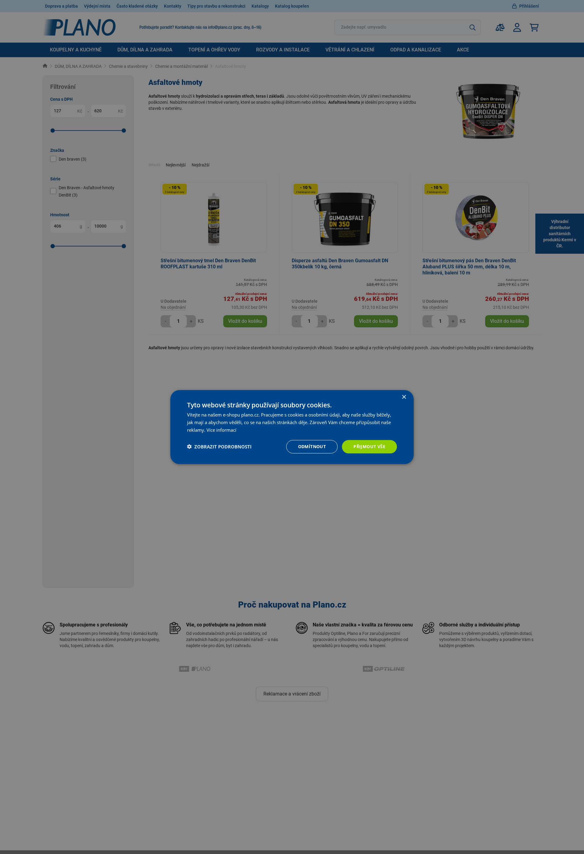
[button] (219, 446)
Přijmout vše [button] (369, 446)
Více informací (221, 430)
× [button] (403, 397)
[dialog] (292, 427)
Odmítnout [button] (312, 446)
